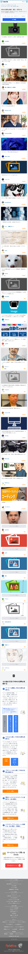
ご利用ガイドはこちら (10, 723)
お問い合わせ (21, 929)
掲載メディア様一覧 (14, 915)
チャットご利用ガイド (20, 926)
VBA (17, 6)
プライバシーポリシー (19, 933)
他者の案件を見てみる (15, 723)
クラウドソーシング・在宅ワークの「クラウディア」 (14, 951)
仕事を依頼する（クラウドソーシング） (14, 883)
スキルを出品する (14, 897)
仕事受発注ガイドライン (8, 926)
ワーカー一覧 (13, 5)
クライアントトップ (14, 882)
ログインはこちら (6, 712)
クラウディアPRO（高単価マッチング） (14, 901)
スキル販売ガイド (18, 924)
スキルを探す (14, 885)
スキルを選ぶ (6, 760)
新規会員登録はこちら (13, 712)
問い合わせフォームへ (12, 865)
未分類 (14, 6)
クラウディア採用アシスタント (14, 903)
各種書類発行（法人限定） (14, 889)
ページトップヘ (14, 939)
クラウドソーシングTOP (5, 5)
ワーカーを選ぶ (10, 791)
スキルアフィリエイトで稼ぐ (14, 899)
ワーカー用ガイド (9, 924)
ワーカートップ (14, 894)
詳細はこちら (10, 818)
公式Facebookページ (14, 911)
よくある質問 (14, 929)
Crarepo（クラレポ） (14, 909)
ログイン (23, 1)
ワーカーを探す (14, 887)
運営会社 (6, 933)
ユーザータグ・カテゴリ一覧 (7, 6)
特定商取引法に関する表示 (14, 936)
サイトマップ (14, 917)
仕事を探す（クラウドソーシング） (14, 895)
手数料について (7, 929)
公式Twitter (14, 913)
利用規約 (11, 933)
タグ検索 (14, 19)
